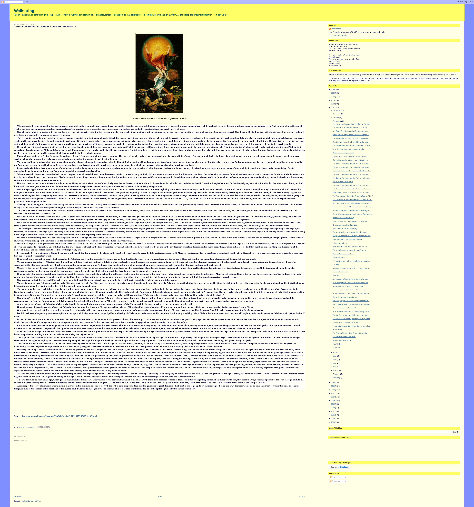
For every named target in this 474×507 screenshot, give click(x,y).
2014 (333, 404)
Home (160, 497)
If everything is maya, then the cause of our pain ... (351, 135)
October (336, 118)
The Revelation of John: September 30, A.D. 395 (350, 128)
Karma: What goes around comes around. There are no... (353, 214)
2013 (333, 408)
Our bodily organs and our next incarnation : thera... (351, 301)
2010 (333, 418)
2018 (333, 390)
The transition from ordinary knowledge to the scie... (351, 261)
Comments (335, 481)
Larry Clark (336, 28)
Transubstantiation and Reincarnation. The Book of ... (352, 171)
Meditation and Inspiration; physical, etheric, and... (351, 247)
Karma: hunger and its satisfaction (345, 297)
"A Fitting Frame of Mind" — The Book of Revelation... (352, 203)
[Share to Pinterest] (49, 427)
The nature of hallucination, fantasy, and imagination (351, 319)
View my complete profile (338, 35)
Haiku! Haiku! (337, 330)
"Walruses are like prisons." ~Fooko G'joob (348, 286)
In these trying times (340, 243)
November (337, 114)
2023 (333, 100)
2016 (333, 397)
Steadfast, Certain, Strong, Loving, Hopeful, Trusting (351, 268)
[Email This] (40, 427)
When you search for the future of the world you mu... (352, 293)
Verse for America (339, 257)
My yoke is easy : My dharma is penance (347, 239)
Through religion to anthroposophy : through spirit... (351, 156)
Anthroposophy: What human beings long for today (351, 279)
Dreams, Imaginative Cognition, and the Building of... (351, 211)
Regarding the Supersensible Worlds (345, 322)
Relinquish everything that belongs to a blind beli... (351, 221)
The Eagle (336, 265)
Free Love (336, 348)
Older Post (301, 497)
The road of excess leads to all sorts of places (349, 250)
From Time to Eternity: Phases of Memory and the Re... (353, 207)
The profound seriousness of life (344, 337)
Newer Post (18, 497)
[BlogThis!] (42, 427)
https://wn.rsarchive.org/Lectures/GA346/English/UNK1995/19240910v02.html (59, 416)
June (335, 360)
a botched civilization (340, 272)
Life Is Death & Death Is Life (343, 182)
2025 (333, 93)
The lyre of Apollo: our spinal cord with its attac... (350, 232)
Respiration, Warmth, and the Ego (345, 225)
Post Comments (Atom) (32, 501)
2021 (333, 107)
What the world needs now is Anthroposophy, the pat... (352, 312)
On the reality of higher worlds (343, 153)
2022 (333, 104)
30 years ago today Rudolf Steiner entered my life (350, 283)
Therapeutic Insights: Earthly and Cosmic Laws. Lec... (352, 326)
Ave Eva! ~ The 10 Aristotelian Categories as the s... (351, 131)
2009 (333, 422)
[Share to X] (44, 427)
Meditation (336, 275)
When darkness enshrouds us (343, 254)
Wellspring (24, 11)
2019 (333, 386)
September (337, 121)
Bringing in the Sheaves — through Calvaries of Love (351, 236)
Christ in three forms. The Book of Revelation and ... (351, 142)
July (334, 356)
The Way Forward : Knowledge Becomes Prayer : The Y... (353, 196)
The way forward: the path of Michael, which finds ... (351, 315)
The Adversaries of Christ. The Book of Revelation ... (351, 138)
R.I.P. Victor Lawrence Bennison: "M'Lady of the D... (351, 192)
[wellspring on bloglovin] (339, 468)
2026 (333, 89)
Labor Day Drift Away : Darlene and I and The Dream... (352, 304)
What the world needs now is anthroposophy (348, 149)
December (337, 110)
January (336, 378)
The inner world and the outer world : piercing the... (351, 290)
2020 (333, 382)
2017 (333, 393)
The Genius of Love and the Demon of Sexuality (350, 333)
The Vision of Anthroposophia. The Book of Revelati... (352, 124)
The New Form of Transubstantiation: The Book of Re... (352, 200)
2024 (333, 97)
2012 (333, 411)
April (335, 367)
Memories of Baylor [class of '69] (344, 308)
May (335, 363)
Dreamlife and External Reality (343, 218)
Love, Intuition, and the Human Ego (345, 229)
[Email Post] (36, 427)
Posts (333, 477)
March (335, 370)
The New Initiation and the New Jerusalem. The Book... (352, 146)
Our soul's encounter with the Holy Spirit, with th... (350, 160)
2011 (333, 415)
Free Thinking (337, 344)
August (336, 352)
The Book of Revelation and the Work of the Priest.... (352, 164)
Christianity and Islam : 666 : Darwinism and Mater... (351, 167)
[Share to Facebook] (47, 427)
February (336, 374)
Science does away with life (342, 340)
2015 (333, 400)
